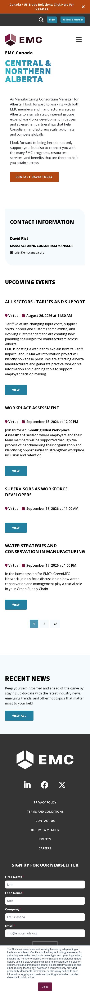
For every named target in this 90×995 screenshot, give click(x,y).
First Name (14, 877)
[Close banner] (83, 7)
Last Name (14, 893)
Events (45, 839)
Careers (45, 848)
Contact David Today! (34, 177)
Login (52, 19)
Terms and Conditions (45, 812)
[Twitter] (62, 785)
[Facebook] (44, 785)
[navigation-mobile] (79, 39)
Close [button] (45, 986)
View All (19, 716)
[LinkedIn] (27, 785)
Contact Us (45, 821)
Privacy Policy (45, 802)
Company (13, 909)
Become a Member (73, 19)
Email (10, 926)
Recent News (27, 678)
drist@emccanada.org (29, 252)
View (16, 390)
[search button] (41, 19)
